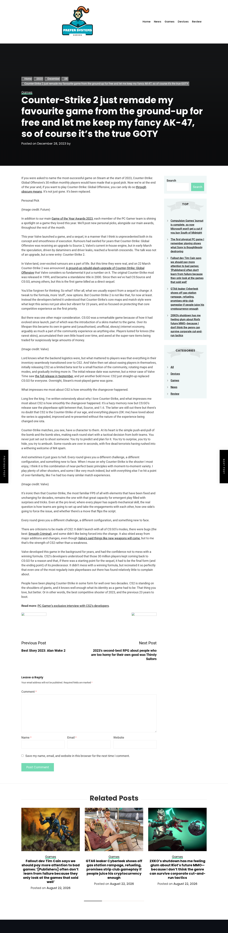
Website (118, 737)
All (172, 367)
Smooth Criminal (40, 533)
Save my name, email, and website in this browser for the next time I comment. (77, 756)
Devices (183, 21)
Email (72, 737)
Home (147, 21)
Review (197, 21)
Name (26, 737)
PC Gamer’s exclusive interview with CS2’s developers (73, 605)
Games (169, 21)
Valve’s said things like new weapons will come (109, 538)
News (157, 21)
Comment (29, 691)
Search (171, 180)
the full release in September (54, 376)
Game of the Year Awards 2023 (72, 218)
